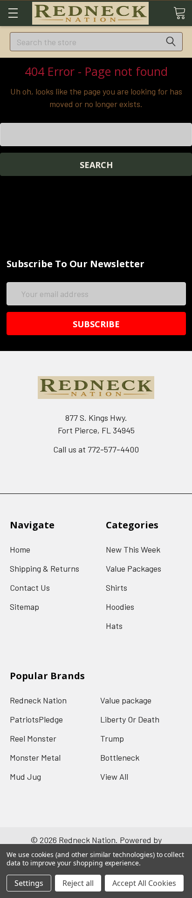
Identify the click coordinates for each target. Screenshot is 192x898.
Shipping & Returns (44, 568)
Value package (125, 700)
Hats (114, 626)
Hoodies (120, 606)
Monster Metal (35, 757)
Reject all (78, 883)
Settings (28, 883)
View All (114, 776)
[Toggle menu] (13, 13)
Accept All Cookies (144, 883)
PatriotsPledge (36, 719)
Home (20, 549)
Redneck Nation (38, 700)
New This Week (133, 549)
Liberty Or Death (129, 719)
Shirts (116, 587)
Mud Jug (25, 776)
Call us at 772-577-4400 (96, 449)
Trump (112, 738)
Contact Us (30, 587)
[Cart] (179, 12)
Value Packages (133, 568)
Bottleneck (119, 757)
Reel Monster (33, 738)
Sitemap (24, 606)
